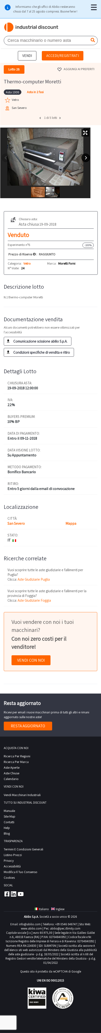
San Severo (16, 523)
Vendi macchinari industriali (22, 795)
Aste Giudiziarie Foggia (34, 600)
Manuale (9, 811)
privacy (9, 860)
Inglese (60, 909)
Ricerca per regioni (17, 756)
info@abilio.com (30, 924)
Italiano (44, 909)
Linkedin (13, 894)
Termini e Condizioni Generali (23, 849)
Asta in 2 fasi (35, 92)
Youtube (20, 894)
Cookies (9, 877)
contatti (9, 822)
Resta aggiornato (28, 726)
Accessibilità (12, 866)
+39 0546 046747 (66, 924)
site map (9, 816)
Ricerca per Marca (16, 762)
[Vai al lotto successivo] (60, 118)
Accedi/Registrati (62, 55)
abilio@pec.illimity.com (65, 928)
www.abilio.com (31, 928)
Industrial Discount (31, 27)
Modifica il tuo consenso (20, 872)
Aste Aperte (11, 767)
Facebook (6, 894)
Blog (7, 833)
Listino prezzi (13, 855)
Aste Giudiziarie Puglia (34, 579)
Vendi (27, 55)
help (7, 828)
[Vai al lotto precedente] (40, 118)
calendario (11, 779)
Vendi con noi (31, 660)
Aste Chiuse (11, 773)
